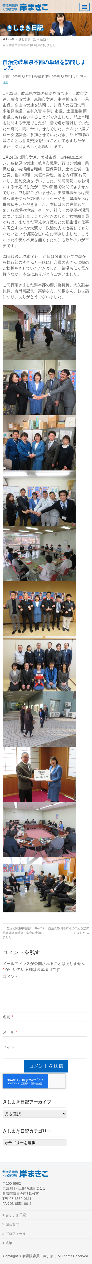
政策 (8, 1243)
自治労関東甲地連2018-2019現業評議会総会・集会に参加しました (24, 933)
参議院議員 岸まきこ (39, 1256)
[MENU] (84, 7)
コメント (10, 977)
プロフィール (15, 1234)
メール (10, 1032)
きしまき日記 (15, 1215)
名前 (8, 1017)
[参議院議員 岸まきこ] (25, 6)
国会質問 (12, 1224)
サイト (8, 1047)
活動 (5, 82)
